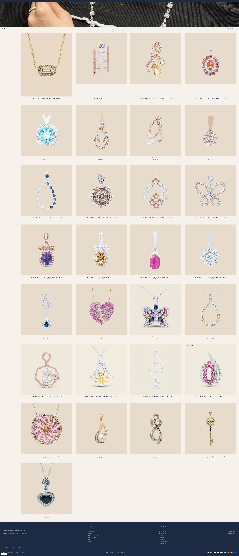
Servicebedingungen (232, 531)
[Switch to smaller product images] (4, 28)
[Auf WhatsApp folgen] (19, 548)
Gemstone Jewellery (163, 531)
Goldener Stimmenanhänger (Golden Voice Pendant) (210, 396)
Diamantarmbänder (163, 541)
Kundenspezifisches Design (120, 9)
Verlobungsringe (162, 533)
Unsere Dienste (91, 531)
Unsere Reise (90, 529)
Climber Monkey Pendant (101, 98)
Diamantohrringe (162, 539)
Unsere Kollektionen (104, 9)
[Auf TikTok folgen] (13, 548)
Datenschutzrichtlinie (232, 529)
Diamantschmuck (162, 529)
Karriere (89, 541)
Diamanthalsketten (162, 543)
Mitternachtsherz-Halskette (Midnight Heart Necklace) (46, 515)
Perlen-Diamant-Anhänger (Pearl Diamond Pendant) (46, 98)
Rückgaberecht (231, 533)
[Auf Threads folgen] (10, 548)
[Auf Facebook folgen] (3, 548)
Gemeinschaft (90, 539)
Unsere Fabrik (90, 533)
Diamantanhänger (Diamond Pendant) (156, 456)
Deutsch (224, 5)
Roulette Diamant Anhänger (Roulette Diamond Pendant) (156, 98)
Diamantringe (161, 537)
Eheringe (161, 535)
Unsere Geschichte (135, 9)
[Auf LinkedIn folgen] (16, 548)
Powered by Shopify (123, 552)
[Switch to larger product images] (2, 28)
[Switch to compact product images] (6, 28)
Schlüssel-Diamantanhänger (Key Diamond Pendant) (210, 456)
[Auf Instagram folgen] (6, 548)
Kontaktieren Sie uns (92, 537)
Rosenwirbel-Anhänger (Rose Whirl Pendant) (46, 456)
